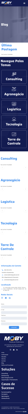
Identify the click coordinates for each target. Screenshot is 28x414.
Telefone (3, 315)
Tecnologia (14, 124)
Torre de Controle (14, 141)
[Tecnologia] (14, 119)
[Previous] (2, 167)
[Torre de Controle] (14, 134)
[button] (24, 3)
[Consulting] (14, 74)
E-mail (2, 309)
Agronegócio (14, 94)
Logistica (14, 109)
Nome (2, 304)
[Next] (25, 167)
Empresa (3, 321)
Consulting (14, 79)
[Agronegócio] (14, 89)
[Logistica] (14, 104)
